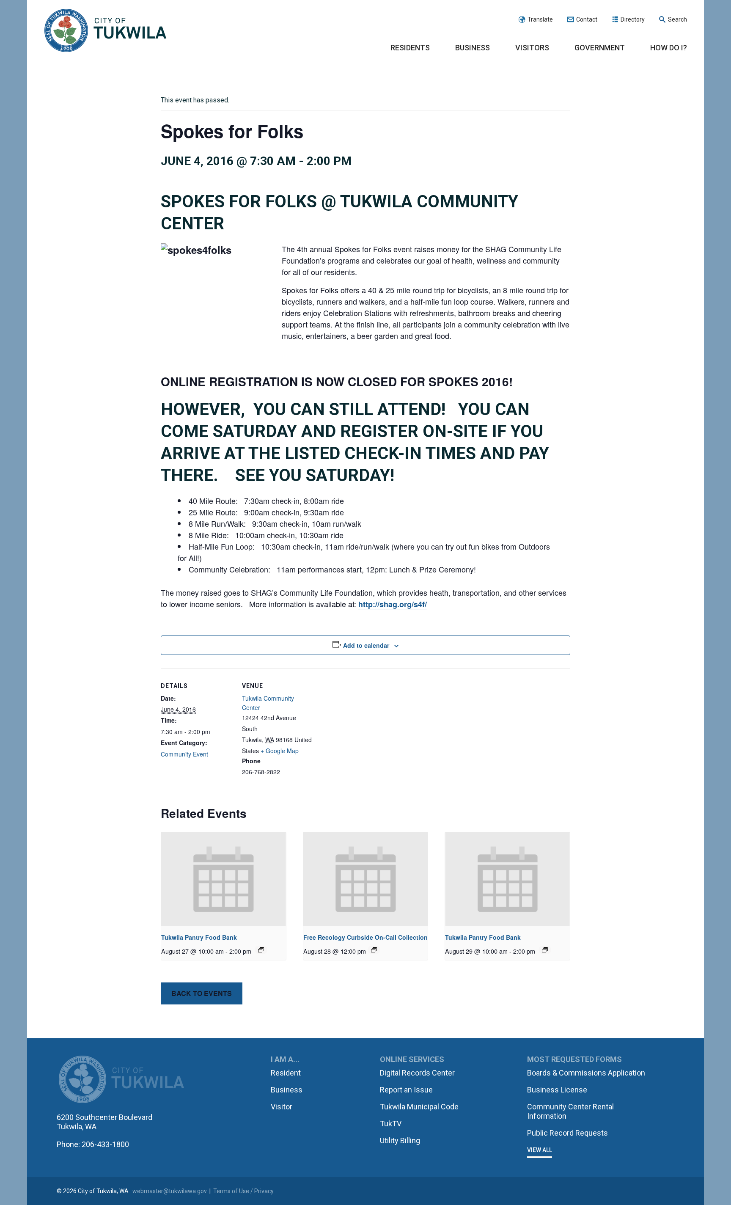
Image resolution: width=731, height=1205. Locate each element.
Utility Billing (400, 1140)
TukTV (390, 1123)
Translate (540, 19)
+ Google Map (280, 750)
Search (677, 19)
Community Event (184, 754)
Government (599, 47)
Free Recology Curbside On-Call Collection (365, 937)
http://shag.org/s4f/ (392, 604)
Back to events (201, 993)
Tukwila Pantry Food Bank (199, 937)
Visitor (281, 1106)
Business (472, 47)
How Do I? (668, 47)
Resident (286, 1072)
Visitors (532, 47)
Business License (557, 1089)
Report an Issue (406, 1089)
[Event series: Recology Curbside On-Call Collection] (374, 949)
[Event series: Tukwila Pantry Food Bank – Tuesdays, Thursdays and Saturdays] (261, 949)
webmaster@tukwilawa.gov (169, 1191)
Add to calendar (366, 645)
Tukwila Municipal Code (419, 1106)
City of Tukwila (105, 30)
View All (539, 1150)
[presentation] (223, 879)
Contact (586, 19)
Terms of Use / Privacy (243, 1191)
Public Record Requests (567, 1132)
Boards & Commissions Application (586, 1072)
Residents (410, 47)
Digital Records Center (417, 1072)
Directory (633, 19)
